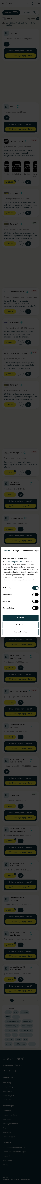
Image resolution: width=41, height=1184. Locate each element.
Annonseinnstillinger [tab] (31, 551)
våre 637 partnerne (14, 562)
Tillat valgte (20, 625)
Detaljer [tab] (16, 551)
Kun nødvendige (20, 632)
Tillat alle (20, 618)
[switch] (35, 594)
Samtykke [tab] (6, 551)
